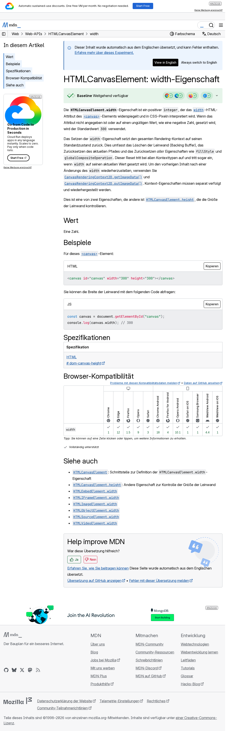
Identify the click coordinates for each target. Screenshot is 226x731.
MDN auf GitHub (147, 687)
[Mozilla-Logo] (18, 711)
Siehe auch (15, 85)
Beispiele (13, 64)
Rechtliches (156, 712)
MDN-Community (148, 655)
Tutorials (185, 679)
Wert (9, 57)
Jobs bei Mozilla (102, 671)
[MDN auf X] (22, 681)
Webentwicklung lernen (196, 663)
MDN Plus (97, 687)
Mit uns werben (101, 679)
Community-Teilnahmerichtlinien (62, 719)
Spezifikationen (18, 71)
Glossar (184, 687)
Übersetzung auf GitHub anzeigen (94, 591)
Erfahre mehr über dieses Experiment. (104, 52)
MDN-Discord (145, 679)
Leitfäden (185, 671)
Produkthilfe (99, 695)
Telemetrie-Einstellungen (119, 712)
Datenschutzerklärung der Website (64, 712)
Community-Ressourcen (153, 663)
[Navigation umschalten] (221, 25)
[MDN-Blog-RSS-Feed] (38, 681)
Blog (93, 663)
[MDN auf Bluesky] (14, 681)
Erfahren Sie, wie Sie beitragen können (98, 579)
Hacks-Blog (187, 695)
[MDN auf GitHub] (6, 681)
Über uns (96, 655)
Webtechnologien (192, 655)
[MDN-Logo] (13, 646)
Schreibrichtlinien (147, 671)
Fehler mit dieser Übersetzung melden (159, 591)
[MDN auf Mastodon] (30, 681)
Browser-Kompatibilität (24, 78)
